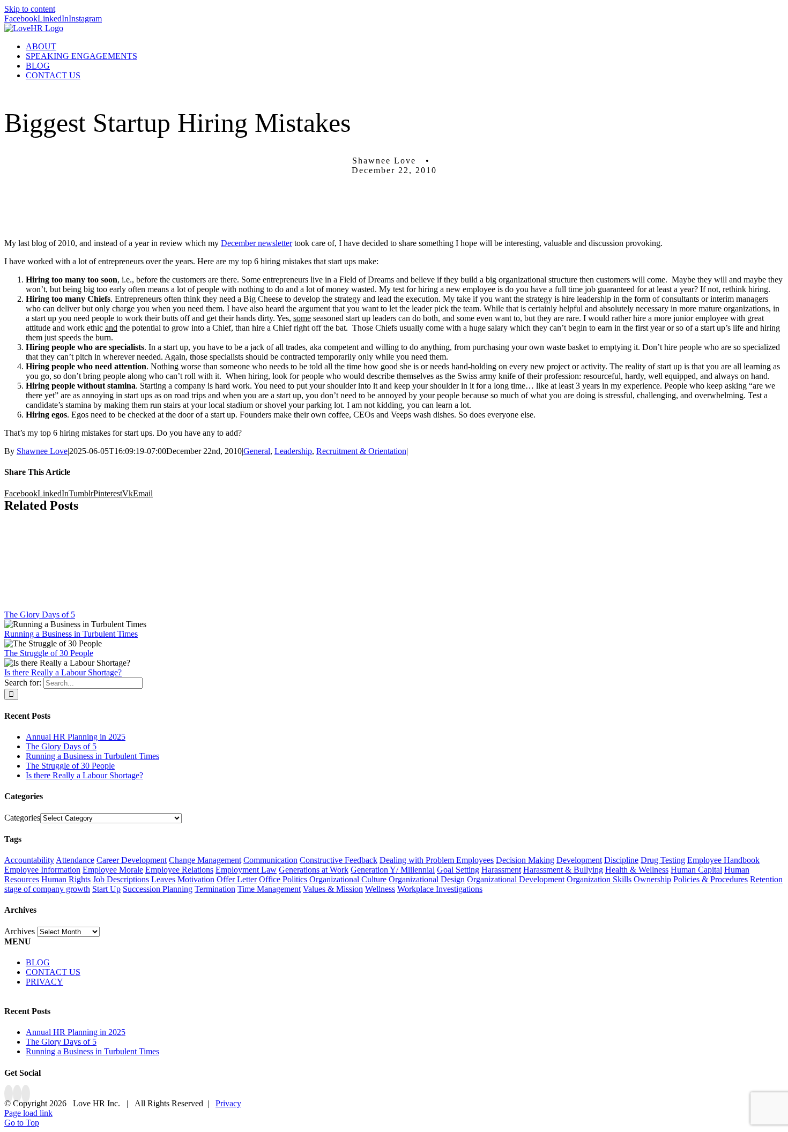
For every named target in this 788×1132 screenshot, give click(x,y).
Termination (215, 888)
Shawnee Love (42, 451)
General (256, 451)
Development (579, 860)
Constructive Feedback (338, 860)
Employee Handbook (723, 860)
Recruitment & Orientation (361, 451)
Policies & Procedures (710, 879)
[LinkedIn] (17, 1094)
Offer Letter (237, 879)
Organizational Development (515, 879)
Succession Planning (157, 888)
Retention (766, 879)
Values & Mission (333, 888)
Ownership (652, 879)
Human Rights (66, 879)
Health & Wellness (636, 869)
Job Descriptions (121, 879)
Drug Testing (663, 860)
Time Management (269, 888)
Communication (270, 860)
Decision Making (525, 860)
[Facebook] (8, 1094)
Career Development (131, 860)
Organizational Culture (347, 879)
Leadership (293, 451)
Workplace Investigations (439, 888)
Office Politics (283, 879)
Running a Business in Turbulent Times (71, 633)
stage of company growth (47, 888)
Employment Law (246, 869)
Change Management (205, 860)
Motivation (195, 879)
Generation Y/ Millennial (393, 869)
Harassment (501, 869)
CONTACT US (53, 972)
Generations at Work (313, 869)
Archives (19, 931)
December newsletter (256, 243)
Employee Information (42, 869)
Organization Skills (599, 879)
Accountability (29, 860)
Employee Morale (113, 869)
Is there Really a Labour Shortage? (63, 672)
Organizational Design (427, 879)
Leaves (163, 879)
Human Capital (696, 869)
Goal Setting (458, 869)
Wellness (380, 888)
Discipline (621, 860)
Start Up (106, 888)
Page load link (28, 1113)
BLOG (38, 962)
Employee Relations (179, 869)
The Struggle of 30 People (48, 653)
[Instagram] (25, 1094)
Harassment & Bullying (563, 869)
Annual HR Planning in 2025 (75, 736)
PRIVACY (44, 981)
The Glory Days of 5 (39, 614)
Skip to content (29, 8)
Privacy (228, 1103)
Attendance (75, 860)
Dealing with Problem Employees (437, 860)
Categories (22, 817)
